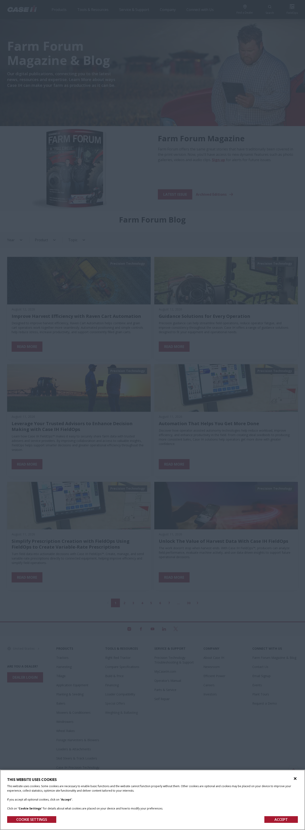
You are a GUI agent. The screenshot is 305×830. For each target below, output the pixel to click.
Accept (281, 819)
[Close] (295, 778)
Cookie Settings (31, 819)
